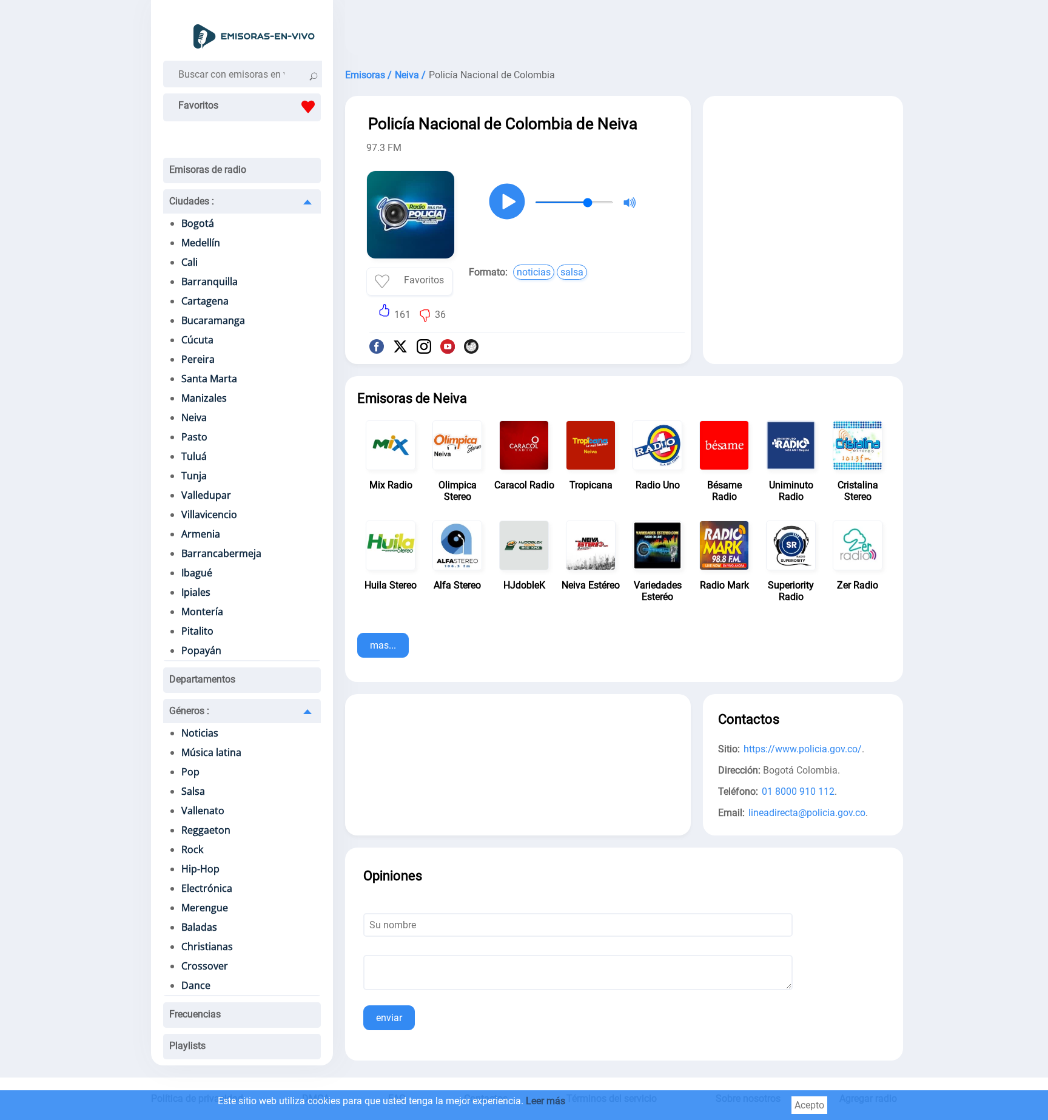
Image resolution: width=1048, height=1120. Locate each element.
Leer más (545, 1101)
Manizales (204, 398)
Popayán (201, 650)
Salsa (193, 791)
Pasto (194, 437)
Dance (195, 985)
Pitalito (197, 631)
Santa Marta (209, 378)
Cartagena (205, 301)
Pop (190, 771)
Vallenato (202, 810)
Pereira (198, 359)
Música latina (211, 752)
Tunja (194, 475)
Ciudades (191, 201)
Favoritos (198, 105)
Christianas (207, 946)
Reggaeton (205, 830)
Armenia (200, 534)
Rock (192, 849)
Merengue (204, 907)
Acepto (809, 1105)
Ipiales (195, 592)
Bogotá (197, 223)
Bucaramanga (213, 320)
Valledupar (206, 495)
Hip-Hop (200, 868)
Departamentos (202, 679)
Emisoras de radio (207, 169)
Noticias (199, 733)
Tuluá (194, 456)
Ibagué (196, 572)
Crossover (204, 966)
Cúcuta (197, 339)
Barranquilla (209, 281)
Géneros (189, 711)
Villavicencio (209, 514)
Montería (202, 611)
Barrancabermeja (221, 553)
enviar (389, 1018)
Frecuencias (195, 1014)
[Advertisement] (624, 30)
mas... (383, 645)
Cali (189, 262)
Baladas (199, 927)
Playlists (187, 1045)
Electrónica (206, 888)
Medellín (200, 242)
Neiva (194, 417)
